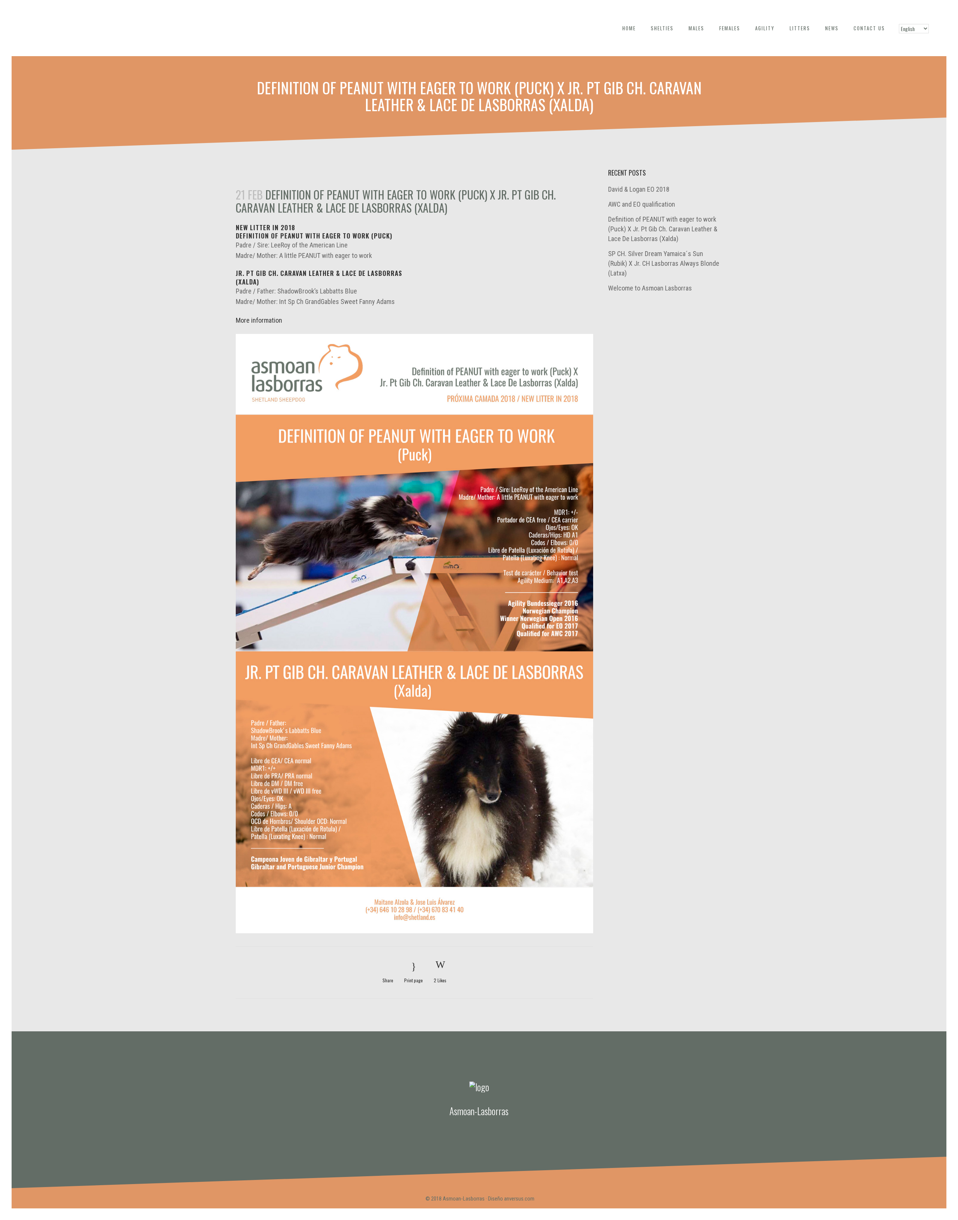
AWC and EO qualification (641, 204)
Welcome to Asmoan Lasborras (650, 288)
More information (259, 320)
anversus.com (519, 1198)
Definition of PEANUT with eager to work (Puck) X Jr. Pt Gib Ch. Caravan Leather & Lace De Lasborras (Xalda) (662, 229)
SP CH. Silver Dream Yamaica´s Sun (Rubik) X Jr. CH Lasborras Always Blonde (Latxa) (663, 263)
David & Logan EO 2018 (638, 189)
